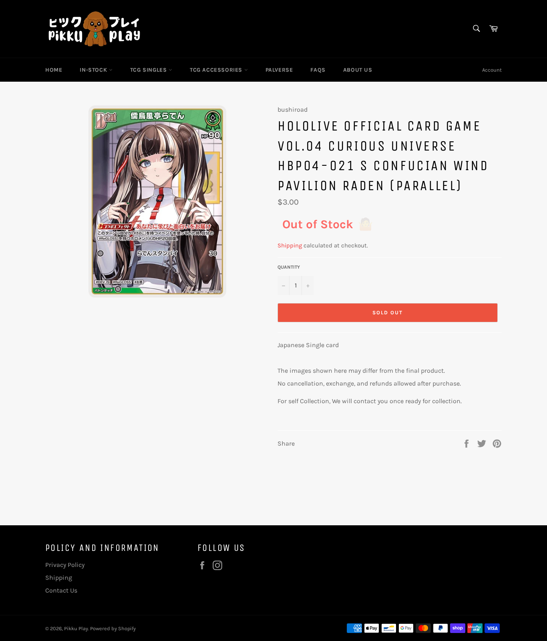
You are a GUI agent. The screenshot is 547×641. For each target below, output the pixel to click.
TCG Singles (149, 69)
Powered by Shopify (113, 628)
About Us (357, 69)
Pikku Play (76, 628)
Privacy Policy (64, 565)
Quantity (289, 267)
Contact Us (61, 590)
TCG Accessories (217, 69)
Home (53, 69)
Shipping (290, 245)
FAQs (317, 69)
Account (492, 70)
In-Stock (94, 69)
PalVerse (279, 69)
